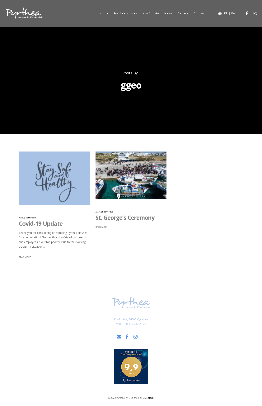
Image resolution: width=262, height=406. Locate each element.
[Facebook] (244, 13)
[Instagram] (253, 13)
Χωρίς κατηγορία (27, 217)
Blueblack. (148, 397)
